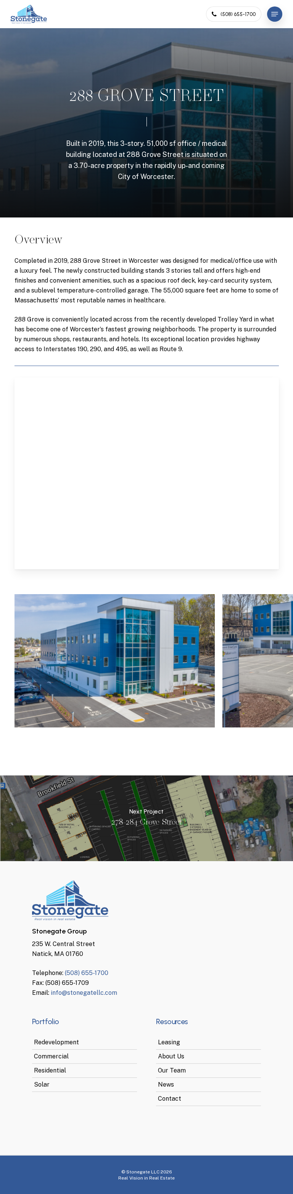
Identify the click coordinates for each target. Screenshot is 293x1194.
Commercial (51, 1056)
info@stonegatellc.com (84, 992)
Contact (169, 1098)
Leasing (169, 1042)
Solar (42, 1084)
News (166, 1084)
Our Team (172, 1070)
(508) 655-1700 (86, 973)
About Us (171, 1056)
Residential (50, 1070)
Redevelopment (56, 1042)
